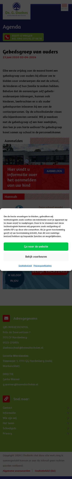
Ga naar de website (36, 246)
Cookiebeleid (25, 265)
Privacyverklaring (43, 265)
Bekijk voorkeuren (36, 256)
